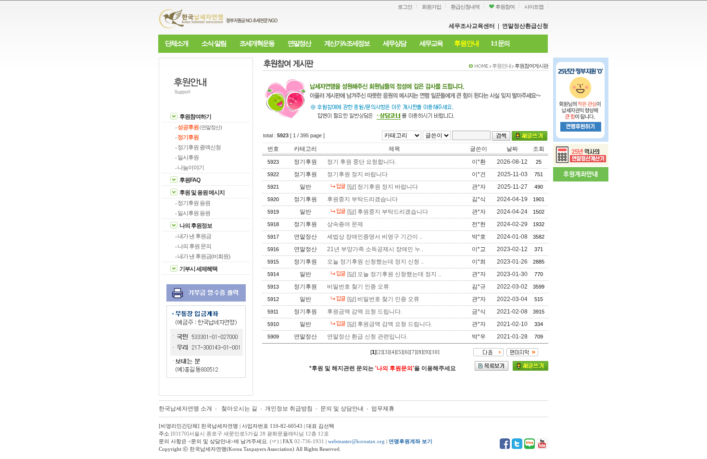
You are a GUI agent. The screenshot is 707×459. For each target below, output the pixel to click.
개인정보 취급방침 (289, 408)
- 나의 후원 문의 (193, 246)
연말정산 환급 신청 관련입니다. (367, 336)
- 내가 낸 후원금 (193, 236)
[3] (386, 352)
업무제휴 (382, 408)
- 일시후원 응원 (192, 213)
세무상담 (394, 43)
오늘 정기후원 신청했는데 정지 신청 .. (375, 261)
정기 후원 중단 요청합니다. (361, 161)
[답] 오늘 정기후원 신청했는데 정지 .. (394, 274)
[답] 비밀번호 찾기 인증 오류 (383, 299)
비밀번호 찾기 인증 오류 (358, 286)
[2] (379, 352)
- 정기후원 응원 (192, 203)
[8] (420, 352)
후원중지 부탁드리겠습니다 (362, 199)
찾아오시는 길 (239, 408)
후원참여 (504, 7)
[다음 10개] (488, 351)
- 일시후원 (187, 157)
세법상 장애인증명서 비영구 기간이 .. (374, 236)
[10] (435, 352)
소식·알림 (214, 43)
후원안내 (466, 43)
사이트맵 (533, 7)
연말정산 (299, 43)
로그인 (405, 7)
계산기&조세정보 (346, 43)
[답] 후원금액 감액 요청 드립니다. (389, 324)
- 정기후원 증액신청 (198, 147)
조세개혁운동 (257, 43)
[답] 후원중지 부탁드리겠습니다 (387, 211)
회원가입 (431, 7)
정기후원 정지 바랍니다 (357, 174)
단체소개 (176, 43)
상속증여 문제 (345, 224)
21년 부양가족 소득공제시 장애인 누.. (375, 249)
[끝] (522, 351)
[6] (406, 352)
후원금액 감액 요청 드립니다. (364, 311)
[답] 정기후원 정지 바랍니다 (382, 186)
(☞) (274, 441)
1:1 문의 (500, 43)
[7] (413, 352)
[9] (426, 352)
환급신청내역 (465, 7)
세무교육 (430, 43)
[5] (399, 352)
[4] (393, 352)
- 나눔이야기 (189, 167)
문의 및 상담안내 (342, 408)
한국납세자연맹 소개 (185, 408)
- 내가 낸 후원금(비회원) (202, 256)
